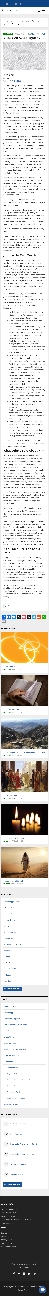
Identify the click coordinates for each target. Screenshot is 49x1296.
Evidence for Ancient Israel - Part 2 (23, 1144)
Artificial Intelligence (11, 1018)
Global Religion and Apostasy (14, 1049)
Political (6, 962)
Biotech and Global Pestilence (15, 1024)
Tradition (7, 981)
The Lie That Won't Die (19, 1124)
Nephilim (6, 950)
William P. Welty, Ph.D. (38, 34)
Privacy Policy (6, 1240)
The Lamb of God (16, 1174)
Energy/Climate (9, 1037)
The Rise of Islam (10, 1085)
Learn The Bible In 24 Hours (14, 944)
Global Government (10, 1043)
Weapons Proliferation (12, 1104)
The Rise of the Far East (12, 1092)
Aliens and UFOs (9, 1006)
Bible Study (8, 34)
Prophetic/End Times (11, 968)
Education (7, 1030)
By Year (36, 21)
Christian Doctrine (10, 913)
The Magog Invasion (11, 1073)
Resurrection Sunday (18, 1164)
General (6, 926)
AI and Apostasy (16, 1134)
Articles (28, 21)
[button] (42, 1289)
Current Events (9, 920)
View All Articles (13, 988)
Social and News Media (12, 1055)
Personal (6, 956)
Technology (8, 1061)
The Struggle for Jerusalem (14, 1098)
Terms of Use (6, 1243)
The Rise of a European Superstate (17, 1079)
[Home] (10, 10)
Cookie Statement (8, 1247)
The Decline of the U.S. (12, 1067)
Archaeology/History (11, 901)
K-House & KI (8, 938)
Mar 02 (16, 798)
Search (4, 1233)
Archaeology (8, 1012)
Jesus (7, 606)
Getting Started (9, 932)
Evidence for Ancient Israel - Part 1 (23, 1154)
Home (5, 21)
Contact (4, 1236)
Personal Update (16, 21)
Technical (7, 975)
